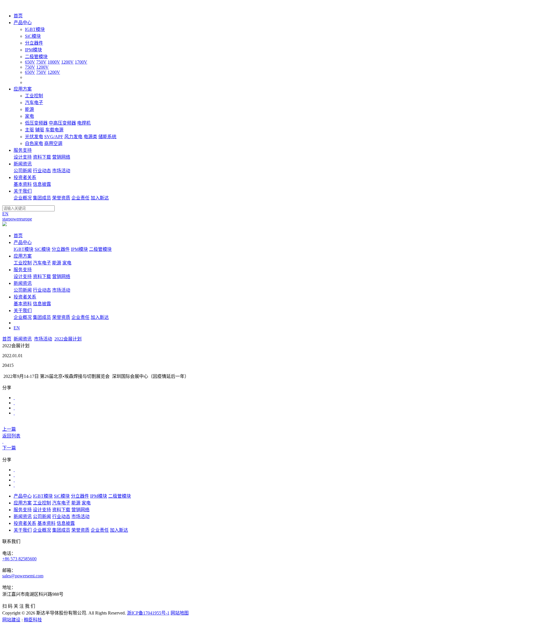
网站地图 (180, 613)
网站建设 (11, 619)
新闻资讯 (23, 283)
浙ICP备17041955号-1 (148, 613)
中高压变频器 (62, 123)
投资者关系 (25, 296)
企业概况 (23, 197)
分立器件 (34, 43)
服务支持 (23, 269)
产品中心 (23, 242)
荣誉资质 (61, 197)
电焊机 (84, 123)
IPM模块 (33, 49)
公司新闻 (23, 170)
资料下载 (42, 157)
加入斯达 (100, 197)
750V (41, 62)
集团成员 (42, 197)
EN (5, 213)
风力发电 (73, 136)
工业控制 (34, 95)
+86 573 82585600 (19, 558)
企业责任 (80, 197)
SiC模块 (33, 36)
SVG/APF (53, 136)
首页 (18, 235)
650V (30, 62)
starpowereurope (17, 218)
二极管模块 (36, 56)
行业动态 (42, 170)
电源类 (90, 136)
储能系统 (107, 136)
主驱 (29, 129)
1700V (81, 62)
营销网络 (61, 157)
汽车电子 (34, 102)
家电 (29, 116)
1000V (54, 62)
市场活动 (61, 170)
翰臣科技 (33, 619)
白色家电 (34, 143)
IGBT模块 (35, 29)
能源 (29, 109)
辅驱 (39, 129)
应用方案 (23, 256)
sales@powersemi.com (22, 575)
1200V (67, 62)
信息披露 (42, 184)
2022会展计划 (68, 338)
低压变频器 (36, 123)
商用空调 (53, 143)
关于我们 (23, 310)
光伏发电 (34, 136)
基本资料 (23, 184)
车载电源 (54, 129)
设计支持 (23, 157)
